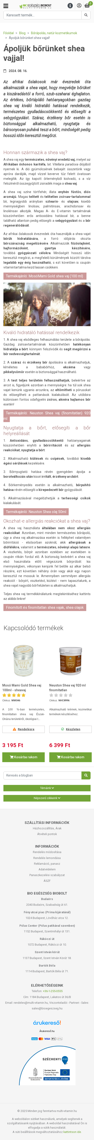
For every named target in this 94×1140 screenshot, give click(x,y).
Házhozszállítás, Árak (47, 828)
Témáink (46, 788)
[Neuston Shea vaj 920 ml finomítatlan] (70, 661)
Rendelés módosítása (47, 852)
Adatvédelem (47, 869)
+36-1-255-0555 (53, 991)
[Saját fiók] (79, 5)
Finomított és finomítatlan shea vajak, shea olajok (45, 607)
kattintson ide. (72, 1132)
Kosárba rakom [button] (25, 757)
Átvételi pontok (47, 834)
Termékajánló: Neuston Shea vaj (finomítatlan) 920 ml (47, 416)
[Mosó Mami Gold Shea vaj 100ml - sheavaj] (23, 661)
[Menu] (70, 6)
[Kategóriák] (5, 6)
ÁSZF (47, 880)
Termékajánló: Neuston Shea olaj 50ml (36, 512)
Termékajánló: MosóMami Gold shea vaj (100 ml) (45, 276)
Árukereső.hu (47, 1031)
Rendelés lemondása (47, 858)
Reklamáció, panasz (47, 863)
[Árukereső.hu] (47, 1024)
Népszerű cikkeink (46, 798)
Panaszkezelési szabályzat (47, 875)
